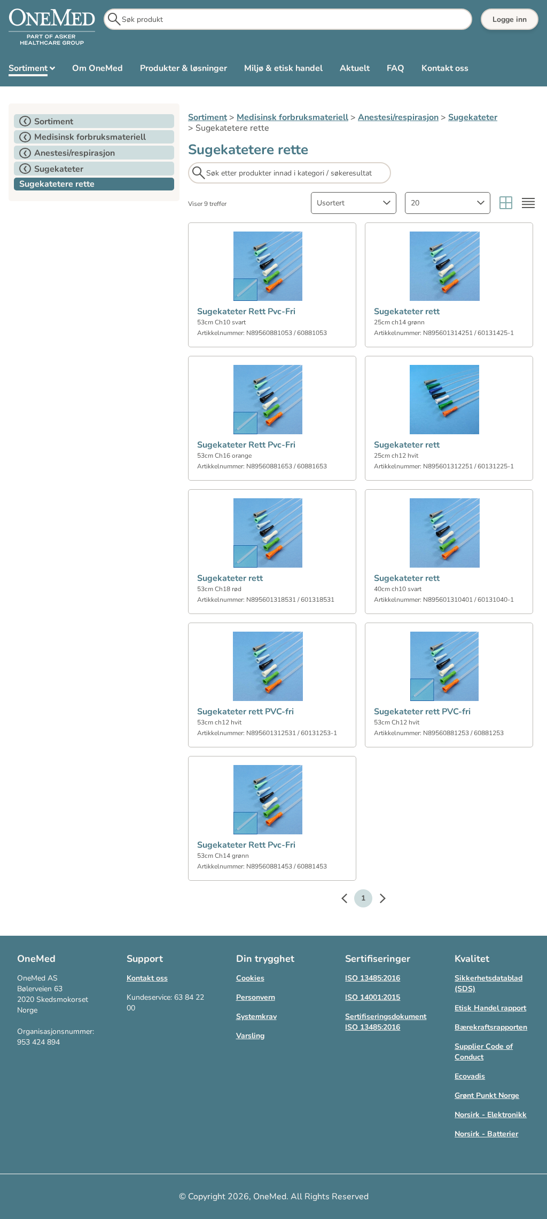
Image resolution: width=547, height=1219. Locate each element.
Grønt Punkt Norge (487, 1095)
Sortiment (207, 117)
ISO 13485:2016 (372, 978)
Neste (377, 900)
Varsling (250, 1036)
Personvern (255, 997)
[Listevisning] (528, 203)
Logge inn (510, 19)
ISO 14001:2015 (372, 997)
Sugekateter (472, 117)
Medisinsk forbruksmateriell (292, 117)
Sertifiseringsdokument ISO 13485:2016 (385, 1021)
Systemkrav (256, 1016)
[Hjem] (52, 27)
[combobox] (353, 203)
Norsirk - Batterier (486, 1134)
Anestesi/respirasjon (398, 117)
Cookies (250, 978)
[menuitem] (32, 70)
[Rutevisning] (506, 203)
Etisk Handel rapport (490, 1008)
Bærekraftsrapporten (491, 1027)
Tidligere (349, 900)
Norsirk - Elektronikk (491, 1115)
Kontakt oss (147, 978)
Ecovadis (470, 1076)
